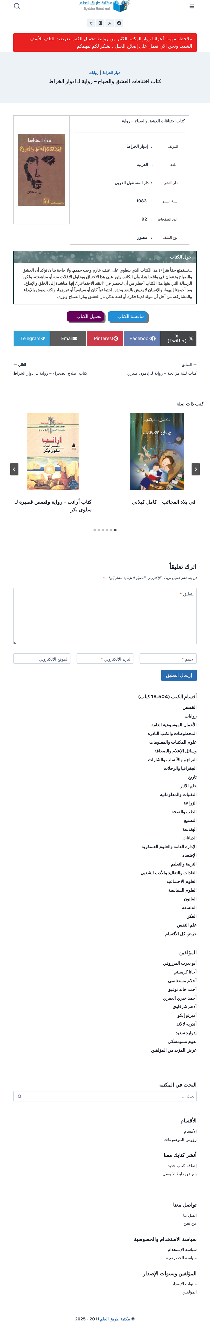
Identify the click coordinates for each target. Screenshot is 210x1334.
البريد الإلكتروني (116, 659)
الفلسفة (189, 907)
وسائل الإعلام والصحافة (175, 750)
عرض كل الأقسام (181, 933)
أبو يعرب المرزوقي (180, 963)
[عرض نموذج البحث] (16, 6)
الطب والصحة (184, 811)
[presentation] (157, 451)
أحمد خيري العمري (180, 998)
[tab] (115, 530)
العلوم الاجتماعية (181, 881)
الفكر (192, 916)
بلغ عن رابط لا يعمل (180, 1173)
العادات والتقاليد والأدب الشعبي (169, 872)
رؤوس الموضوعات (180, 1139)
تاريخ (192, 777)
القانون (190, 898)
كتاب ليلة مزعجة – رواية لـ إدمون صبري (162, 369)
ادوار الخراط (111, 72)
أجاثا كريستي (185, 971)
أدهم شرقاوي (185, 1006)
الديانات (190, 837)
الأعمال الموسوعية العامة (174, 724)
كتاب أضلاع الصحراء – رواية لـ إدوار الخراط (50, 369)
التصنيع (190, 820)
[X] (110, 23)
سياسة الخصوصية (181, 1257)
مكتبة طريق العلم (115, 1318)
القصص (190, 707)
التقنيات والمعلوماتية (178, 794)
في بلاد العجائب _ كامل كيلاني (164, 502)
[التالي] (14, 469)
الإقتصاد (189, 855)
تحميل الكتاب (88, 316)
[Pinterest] (100, 23)
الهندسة (190, 829)
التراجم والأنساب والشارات (172, 759)
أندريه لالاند (186, 1024)
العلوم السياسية (182, 890)
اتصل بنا (190, 1215)
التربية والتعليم (184, 864)
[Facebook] (119, 23)
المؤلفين (189, 1292)
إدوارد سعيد (186, 1032)
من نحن (190, 1223)
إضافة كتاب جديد (182, 1165)
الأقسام (190, 1131)
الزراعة (190, 802)
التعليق (187, 593)
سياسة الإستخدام (182, 1249)
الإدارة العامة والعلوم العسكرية (169, 846)
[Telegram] (91, 23)
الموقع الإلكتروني (53, 659)
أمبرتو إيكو (187, 1015)
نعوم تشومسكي (182, 1041)
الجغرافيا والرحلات (180, 768)
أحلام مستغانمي (182, 980)
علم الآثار (188, 785)
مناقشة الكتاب (130, 316)
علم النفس (187, 925)
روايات (94, 72)
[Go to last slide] (196, 469)
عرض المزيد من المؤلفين (174, 1050)
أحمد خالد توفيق (182, 989)
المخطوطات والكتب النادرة (172, 733)
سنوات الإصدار (184, 1283)
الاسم (188, 659)
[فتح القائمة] (192, 6)
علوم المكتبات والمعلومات (173, 742)
